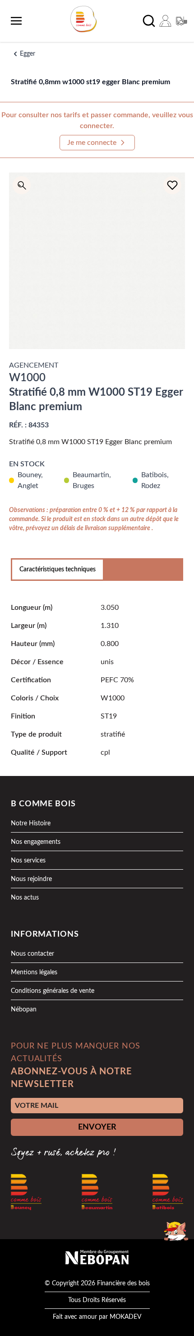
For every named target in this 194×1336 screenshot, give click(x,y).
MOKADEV (125, 1317)
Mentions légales (34, 972)
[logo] (83, 19)
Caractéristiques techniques (57, 569)
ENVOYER (97, 1127)
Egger (27, 54)
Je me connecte (91, 142)
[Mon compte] (165, 21)
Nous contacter (32, 954)
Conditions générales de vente (52, 991)
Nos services (28, 860)
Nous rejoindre (31, 879)
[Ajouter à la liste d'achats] (172, 185)
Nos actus (25, 898)
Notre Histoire (31, 823)
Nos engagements (35, 842)
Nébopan (24, 1009)
